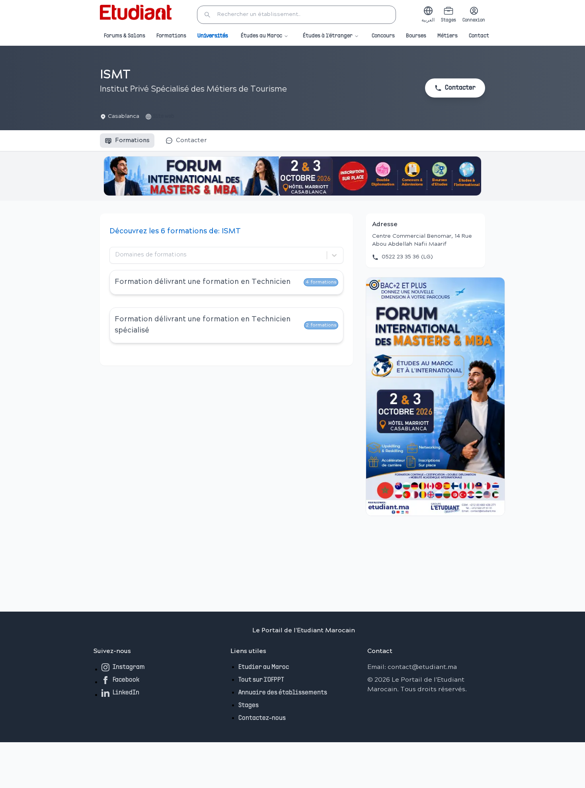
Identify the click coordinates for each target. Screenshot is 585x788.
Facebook (126, 680)
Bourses (416, 36)
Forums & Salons (124, 36)
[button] (296, 15)
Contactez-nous (262, 718)
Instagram (129, 667)
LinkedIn (126, 693)
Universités (212, 36)
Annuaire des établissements (282, 693)
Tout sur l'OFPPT (261, 680)
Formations (171, 36)
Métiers (447, 36)
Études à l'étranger (328, 36)
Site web (163, 116)
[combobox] (116, 255)
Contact (479, 36)
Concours (383, 36)
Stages (248, 705)
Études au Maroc (261, 36)
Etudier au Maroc (263, 667)
